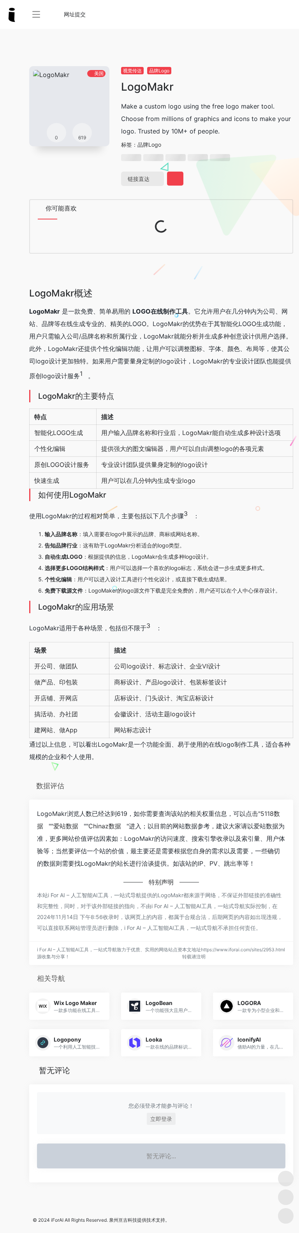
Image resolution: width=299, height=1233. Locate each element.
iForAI (57, 1220)
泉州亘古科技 (123, 1220)
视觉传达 (132, 71)
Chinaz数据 (104, 826)
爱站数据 (65, 826)
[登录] (274, 15)
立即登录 (161, 1118)
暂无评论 (54, 1070)
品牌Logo (159, 71)
